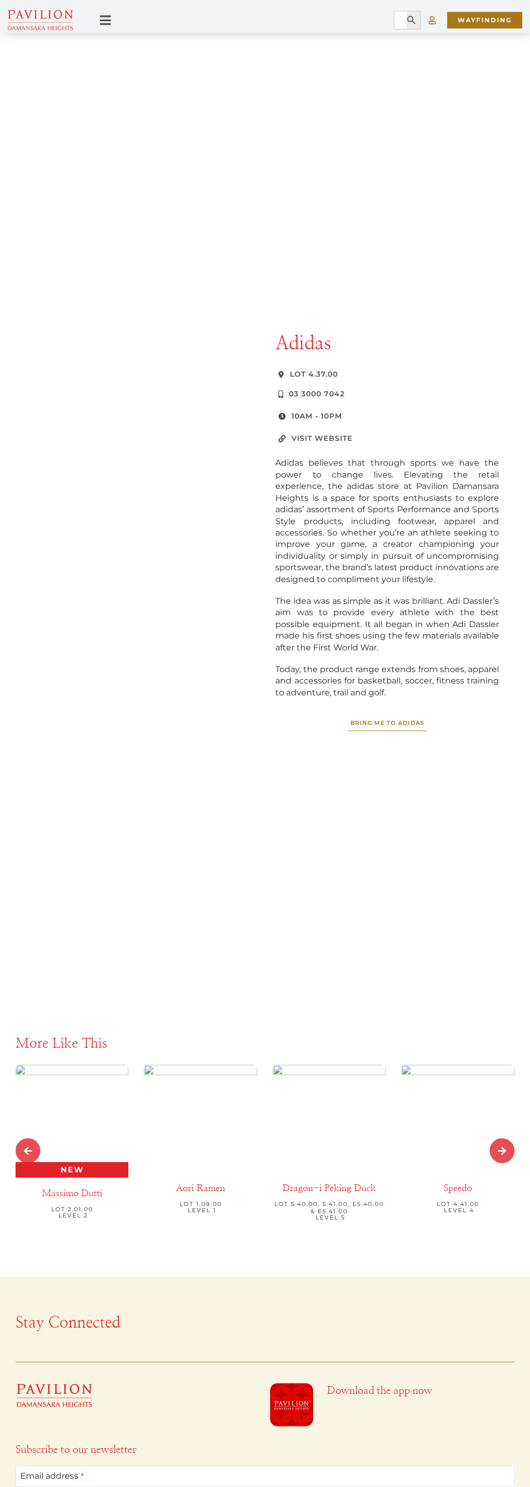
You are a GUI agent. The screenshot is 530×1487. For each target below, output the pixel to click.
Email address (51, 1476)
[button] (28, 1150)
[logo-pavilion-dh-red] (54, 1387)
